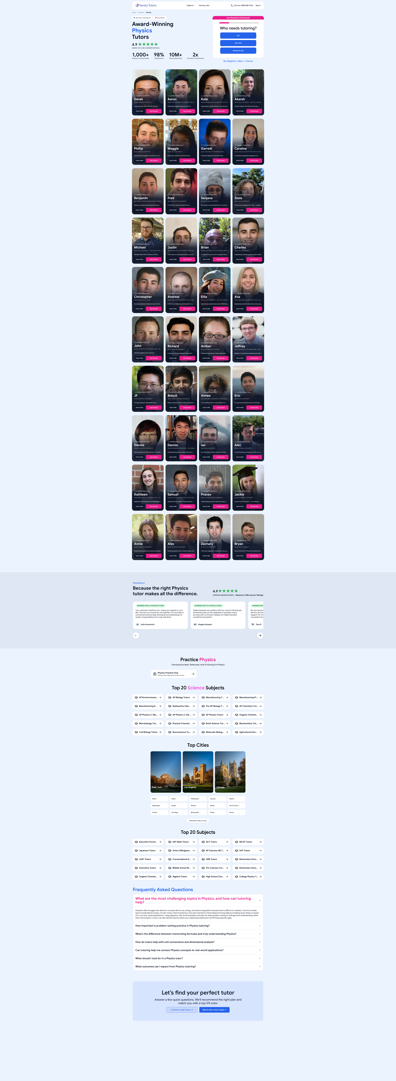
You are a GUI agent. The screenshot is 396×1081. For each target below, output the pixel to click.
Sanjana (207, 198)
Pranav (206, 494)
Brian (205, 247)
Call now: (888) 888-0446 (243, 5)
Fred (171, 198)
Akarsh (240, 99)
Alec (238, 445)
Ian (203, 445)
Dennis (139, 445)
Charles (240, 247)
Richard (173, 346)
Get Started (154, 111)
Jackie (239, 494)
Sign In (258, 5)
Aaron (172, 99)
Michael (140, 247)
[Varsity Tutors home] (145, 5)
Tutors (134, 12)
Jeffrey (240, 346)
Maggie (173, 148)
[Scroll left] (136, 635)
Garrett (206, 148)
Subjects (190, 5)
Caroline (241, 148)
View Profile (139, 111)
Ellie (204, 296)
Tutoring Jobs (204, 5)
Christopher (143, 296)
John (137, 345)
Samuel (173, 494)
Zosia (238, 198)
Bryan (239, 543)
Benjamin (141, 198)
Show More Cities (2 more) (198, 821)
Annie (138, 543)
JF (136, 395)
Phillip (138, 148)
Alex (171, 543)
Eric (237, 395)
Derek (138, 99)
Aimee (206, 395)
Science (141, 12)
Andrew (173, 296)
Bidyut (172, 395)
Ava (237, 296)
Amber (206, 346)
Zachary (207, 543)
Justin (172, 247)
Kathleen (140, 494)
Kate (204, 99)
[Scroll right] (260, 635)
